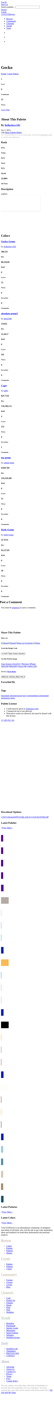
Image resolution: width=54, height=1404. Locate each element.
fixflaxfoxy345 (12, 125)
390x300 (4, 666)
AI (34, 817)
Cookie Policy (12, 1381)
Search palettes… (8, 7)
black (3, 696)
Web (8, 1310)
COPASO (10, 1356)
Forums (9, 1280)
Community (11, 21)
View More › (7, 828)
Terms (8, 1376)
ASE (27, 817)
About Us (10, 1369)
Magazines (10, 1330)
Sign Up (4, 4)
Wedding (10, 1312)
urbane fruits (9, 463)
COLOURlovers (8, 14)
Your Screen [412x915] (10, 664)
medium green (38, 696)
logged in (16, 608)
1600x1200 (32, 666)
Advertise (10, 1367)
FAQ (8, 1379)
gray (21, 696)
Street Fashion (12, 1333)
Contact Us (11, 1371)
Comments (5, 94)
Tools (8, 28)
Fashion (9, 1303)
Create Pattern (13, 74)
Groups (9, 1282)
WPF (16, 817)
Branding (10, 1323)
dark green (10, 696)
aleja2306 (8, 319)
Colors (9, 1246)
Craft (8, 1298)
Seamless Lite (12, 1349)
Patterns (9, 1251)
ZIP (47, 817)
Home (8, 1305)
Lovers (9, 1285)
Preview (25, 664)
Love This (5, 110)
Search (4, 10)
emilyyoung (9, 535)
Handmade (10, 1326)
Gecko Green (8, 241)
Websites (10, 1335)
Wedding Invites (13, 1337)
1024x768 (22, 666)
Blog (8, 1287)
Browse (9, 19)
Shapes (9, 1253)
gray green (27, 696)
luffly (6, 391)
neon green (10, 698)
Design (11, 817)
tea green (6, 457)
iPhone (33, 664)
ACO (31, 817)
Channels (10, 23)
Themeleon (11, 1351)
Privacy (9, 1374)
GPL (37, 817)
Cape (4, 385)
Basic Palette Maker (13, 132)
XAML (21, 817)
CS (2, 817)
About (5, 1361)
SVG (6, 817)
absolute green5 (9, 313)
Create (3, 12)
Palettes (9, 1248)
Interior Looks (12, 1328)
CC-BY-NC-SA (7, 720)
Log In (4, 2)
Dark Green (7, 529)
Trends (9, 26)
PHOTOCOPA (12, 1353)
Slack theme (11, 672)
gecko (16, 696)
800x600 (13, 666)
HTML (42, 817)
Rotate (3, 74)
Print (8, 1307)
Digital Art (10, 1300)
